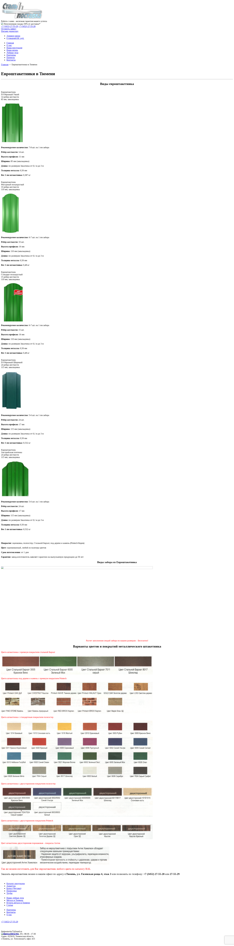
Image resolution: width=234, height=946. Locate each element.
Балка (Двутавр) (13, 888)
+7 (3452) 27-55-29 (9, 26)
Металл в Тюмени (14, 900)
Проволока (11, 891)
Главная (10, 43)
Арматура (11, 886)
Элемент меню (13, 36)
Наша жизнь (12, 50)
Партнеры (11, 55)
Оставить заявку (8, 29)
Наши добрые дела (15, 898)
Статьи (9, 905)
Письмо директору (9, 31)
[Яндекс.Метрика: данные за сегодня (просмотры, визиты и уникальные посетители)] (10, 934)
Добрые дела (12, 52)
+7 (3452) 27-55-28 (27, 26)
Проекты (10, 57)
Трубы (9, 893)
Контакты (11, 60)
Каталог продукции (15, 883)
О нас (9, 45)
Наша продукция (14, 48)
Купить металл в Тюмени (18, 903)
